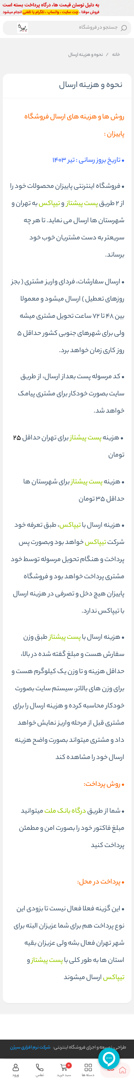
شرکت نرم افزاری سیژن (30, 1047)
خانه (113, 55)
